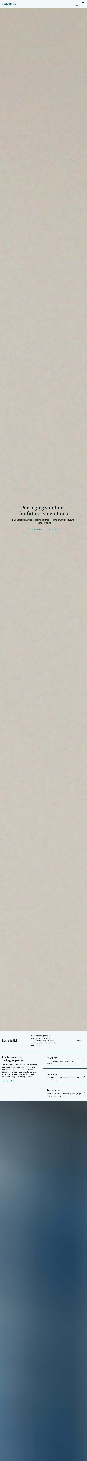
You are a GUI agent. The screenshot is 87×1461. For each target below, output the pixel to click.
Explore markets (35, 529)
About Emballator (8, 1081)
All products (54, 529)
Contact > (79, 1040)
